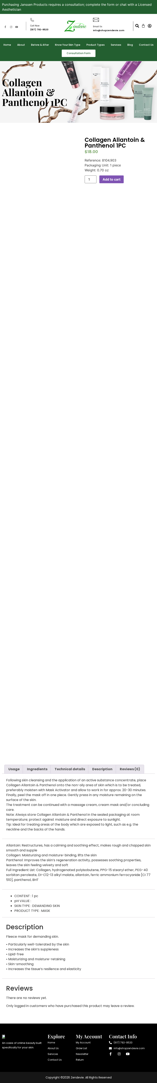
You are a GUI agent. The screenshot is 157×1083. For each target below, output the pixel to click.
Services (116, 45)
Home (7, 45)
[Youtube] (17, 27)
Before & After (40, 45)
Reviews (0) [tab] (130, 769)
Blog (130, 45)
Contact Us (146, 45)
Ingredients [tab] (37, 769)
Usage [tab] (14, 769)
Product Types (95, 45)
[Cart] (143, 26)
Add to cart (111, 179)
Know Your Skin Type (67, 45)
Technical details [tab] (70, 769)
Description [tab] (102, 769)
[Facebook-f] (5, 27)
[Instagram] (11, 27)
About (21, 45)
